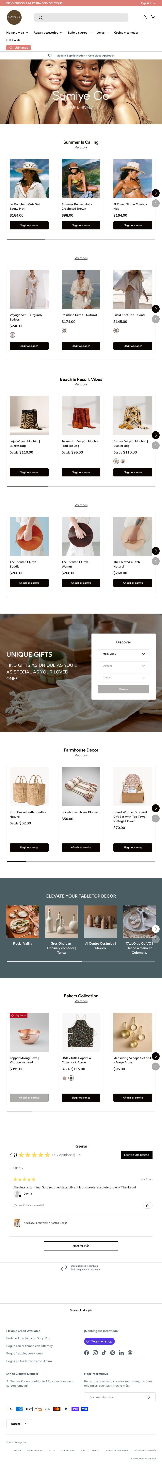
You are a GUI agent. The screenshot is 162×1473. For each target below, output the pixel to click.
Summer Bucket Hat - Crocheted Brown (77, 206)
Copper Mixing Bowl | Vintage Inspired (24, 1060)
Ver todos (81, 147)
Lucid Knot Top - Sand (129, 315)
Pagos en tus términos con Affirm (29, 1361)
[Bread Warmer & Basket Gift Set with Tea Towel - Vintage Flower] (132, 786)
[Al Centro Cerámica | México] (100, 921)
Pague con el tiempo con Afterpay (29, 1346)
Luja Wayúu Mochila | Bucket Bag (25, 443)
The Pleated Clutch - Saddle (24, 564)
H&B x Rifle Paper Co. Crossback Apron (77, 1060)
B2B (83, 1450)
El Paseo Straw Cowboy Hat (130, 206)
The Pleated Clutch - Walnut (76, 564)
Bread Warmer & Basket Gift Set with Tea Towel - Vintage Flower (130, 816)
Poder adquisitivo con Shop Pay (28, 1338)
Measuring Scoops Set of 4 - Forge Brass (132, 1060)
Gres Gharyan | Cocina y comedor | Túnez (61, 947)
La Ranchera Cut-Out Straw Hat (25, 206)
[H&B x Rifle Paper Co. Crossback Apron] (81, 1032)
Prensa (95, 1450)
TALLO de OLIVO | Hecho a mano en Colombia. (139, 947)
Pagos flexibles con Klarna (24, 1353)
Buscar (17, 1450)
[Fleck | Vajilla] (22, 921)
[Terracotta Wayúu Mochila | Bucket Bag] (81, 415)
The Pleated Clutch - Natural (127, 564)
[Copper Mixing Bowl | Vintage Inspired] (29, 1032)
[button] (153, 17)
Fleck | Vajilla (22, 943)
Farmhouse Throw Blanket (80, 812)
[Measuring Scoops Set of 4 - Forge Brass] (132, 1032)
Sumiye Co (20, 1442)
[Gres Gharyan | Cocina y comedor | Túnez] (61, 921)
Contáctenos (68, 1450)
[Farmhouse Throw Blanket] (81, 786)
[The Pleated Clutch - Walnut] (81, 536)
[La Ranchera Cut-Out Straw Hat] (29, 178)
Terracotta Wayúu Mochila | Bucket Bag (80, 443)
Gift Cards (13, 40)
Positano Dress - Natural (79, 315)
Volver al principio (81, 1310)
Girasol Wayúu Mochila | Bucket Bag (130, 443)
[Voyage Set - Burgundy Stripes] (29, 289)
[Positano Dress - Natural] (81, 289)
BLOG (52, 1450)
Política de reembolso (116, 1450)
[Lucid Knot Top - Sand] (132, 289)
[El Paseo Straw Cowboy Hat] (132, 178)
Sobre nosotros (35, 1450)
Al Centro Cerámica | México (100, 945)
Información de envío (145, 1450)
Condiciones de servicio (143, 1458)
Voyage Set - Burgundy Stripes (26, 317)
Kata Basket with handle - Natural (28, 814)
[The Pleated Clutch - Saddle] (29, 536)
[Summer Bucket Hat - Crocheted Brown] (81, 178)
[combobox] (81, 17)
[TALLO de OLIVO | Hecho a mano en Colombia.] (139, 921)
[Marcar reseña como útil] (148, 1205)
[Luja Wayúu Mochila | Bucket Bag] (29, 415)
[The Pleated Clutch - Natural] (132, 536)
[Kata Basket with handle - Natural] (29, 786)
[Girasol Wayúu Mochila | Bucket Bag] (132, 415)
